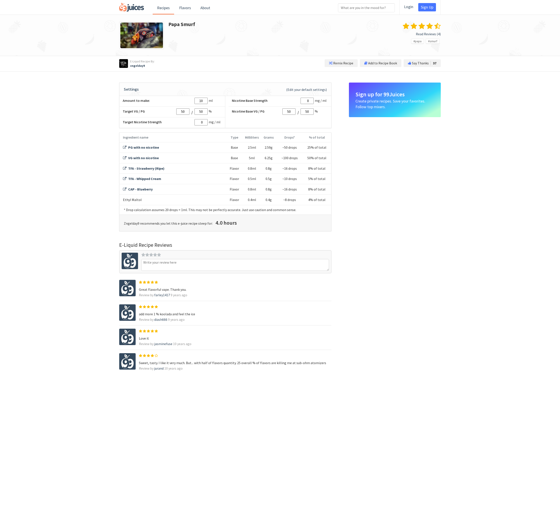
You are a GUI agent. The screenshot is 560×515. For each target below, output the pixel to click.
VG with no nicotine (143, 158)
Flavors (185, 7)
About (205, 7)
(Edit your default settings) (306, 89)
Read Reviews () (428, 34)
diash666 (160, 319)
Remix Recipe (342, 63)
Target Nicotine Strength (142, 122)
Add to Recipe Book (382, 63)
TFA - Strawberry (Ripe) (146, 168)
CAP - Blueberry (140, 189)
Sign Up (427, 7)
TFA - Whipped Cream (144, 178)
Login (408, 6)
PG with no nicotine (143, 147)
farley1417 (162, 295)
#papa (417, 41)
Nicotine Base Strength (250, 100)
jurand (159, 368)
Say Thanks (423, 63)
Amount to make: (136, 100)
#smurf (432, 41)
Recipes (163, 7)
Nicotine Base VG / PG (248, 111)
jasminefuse (163, 344)
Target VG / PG (134, 111)
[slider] (151, 255)
